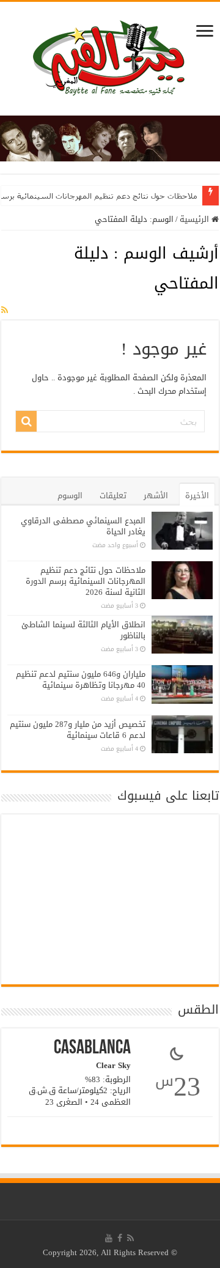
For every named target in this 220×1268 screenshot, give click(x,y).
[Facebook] (119, 1238)
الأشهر (156, 495)
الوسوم (69, 495)
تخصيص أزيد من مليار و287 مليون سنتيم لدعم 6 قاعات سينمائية (77, 730)
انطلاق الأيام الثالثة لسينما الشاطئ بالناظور (83, 630)
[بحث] (26, 421)
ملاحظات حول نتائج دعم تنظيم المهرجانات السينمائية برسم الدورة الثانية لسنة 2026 (85, 581)
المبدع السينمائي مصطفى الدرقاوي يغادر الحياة (83, 526)
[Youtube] (109, 1238)
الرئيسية (195, 219)
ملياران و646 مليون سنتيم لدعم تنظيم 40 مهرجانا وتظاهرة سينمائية (80, 679)
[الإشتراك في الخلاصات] (4, 310)
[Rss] (130, 1238)
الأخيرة (197, 495)
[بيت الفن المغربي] (110, 61)
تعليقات (113, 495)
